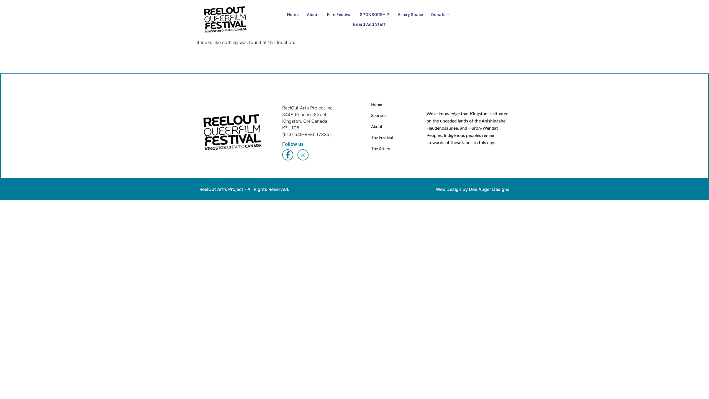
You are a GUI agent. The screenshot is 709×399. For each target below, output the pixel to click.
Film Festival (339, 14)
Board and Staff (369, 24)
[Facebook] (287, 154)
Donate (438, 14)
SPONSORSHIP (374, 14)
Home (293, 14)
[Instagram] (303, 154)
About (313, 14)
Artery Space (410, 14)
